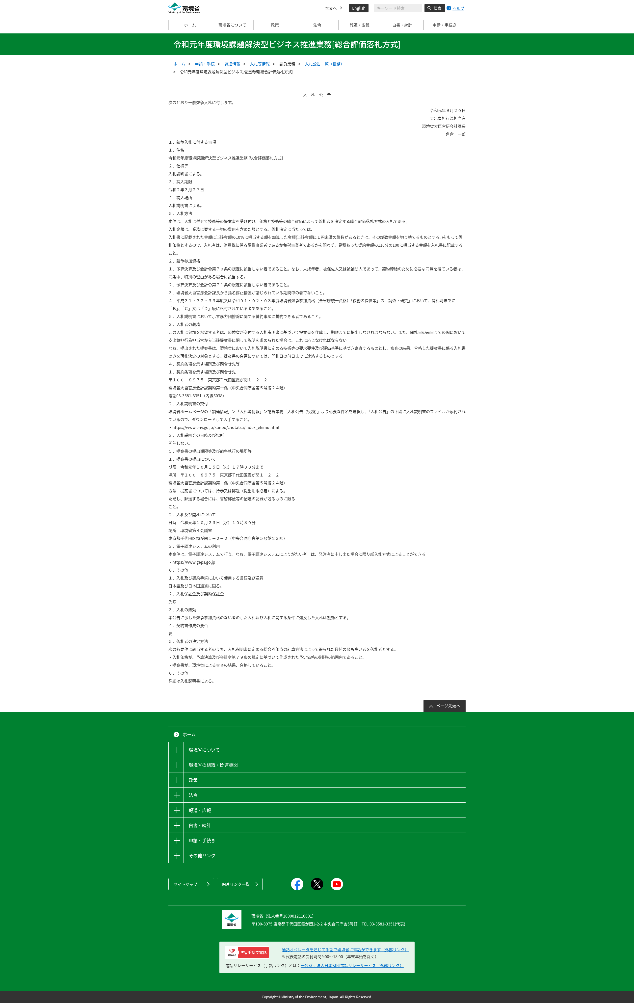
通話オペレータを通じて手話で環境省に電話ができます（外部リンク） (345, 949)
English (359, 8)
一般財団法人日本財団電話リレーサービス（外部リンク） (352, 965)
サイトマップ (185, 884)
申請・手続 (205, 64)
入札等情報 (260, 64)
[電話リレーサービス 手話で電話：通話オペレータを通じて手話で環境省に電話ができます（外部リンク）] (247, 952)
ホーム (190, 25)
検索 (437, 8)
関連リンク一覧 (236, 884)
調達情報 (232, 64)
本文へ (331, 8)
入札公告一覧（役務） (324, 64)
